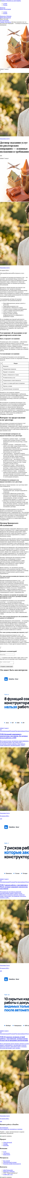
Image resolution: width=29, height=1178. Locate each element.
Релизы (5, 5)
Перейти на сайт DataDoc (14, 0)
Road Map (6, 1145)
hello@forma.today (8, 1170)
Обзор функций (7, 1142)
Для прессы (6, 1153)
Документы (8, 22)
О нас (4, 1151)
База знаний (6, 1160)
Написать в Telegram (5, 16)
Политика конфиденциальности (12, 1163)
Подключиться (4, 1127)
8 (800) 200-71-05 (8, 1174)
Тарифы (5, 1144)
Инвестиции (6, 1154)
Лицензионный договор (10, 1162)
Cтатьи (5, 3)
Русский (2, 20)
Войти (2, 9)
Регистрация (7, 9)
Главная (2, 22)
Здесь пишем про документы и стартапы (11, 1129)
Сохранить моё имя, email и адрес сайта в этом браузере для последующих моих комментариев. (14, 658)
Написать (2, 7)
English (7, 20)
